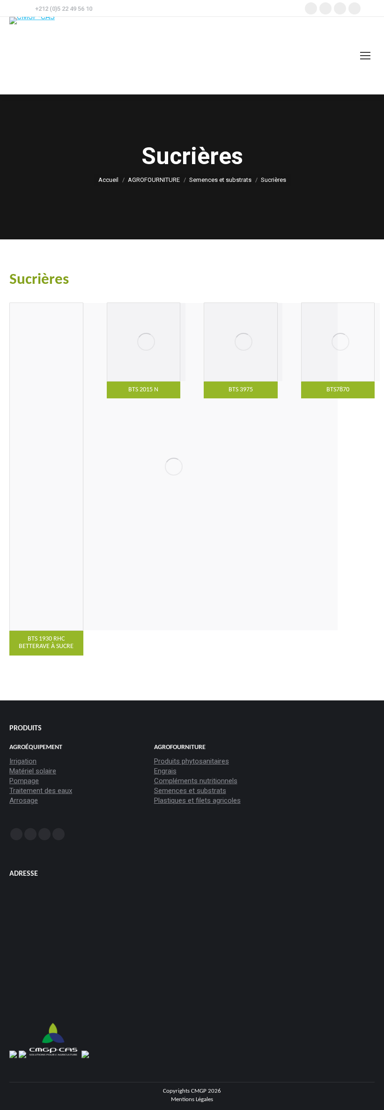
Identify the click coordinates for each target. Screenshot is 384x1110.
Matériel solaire (32, 771)
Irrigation (23, 761)
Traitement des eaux (40, 790)
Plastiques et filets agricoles (197, 800)
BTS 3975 (241, 389)
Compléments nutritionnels (195, 781)
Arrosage (23, 800)
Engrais (165, 771)
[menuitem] (192, 1100)
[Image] (174, 466)
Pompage (24, 781)
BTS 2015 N (143, 389)
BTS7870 (337, 389)
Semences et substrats (190, 790)
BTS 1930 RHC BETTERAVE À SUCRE (46, 642)
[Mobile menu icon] (365, 55)
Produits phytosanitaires (191, 761)
